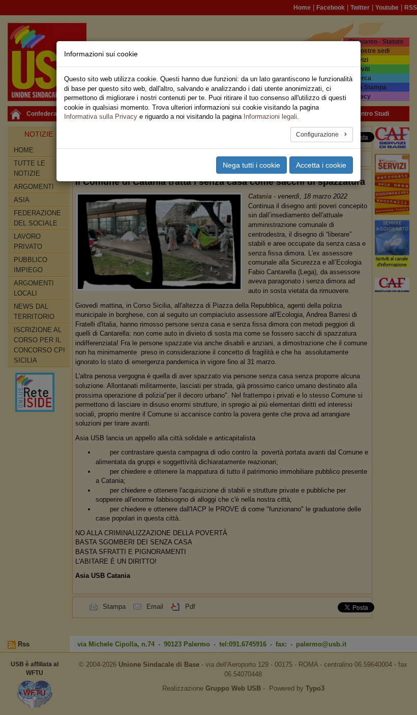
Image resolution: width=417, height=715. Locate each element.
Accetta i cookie (321, 165)
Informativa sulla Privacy (100, 116)
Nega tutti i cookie (251, 165)
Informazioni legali (270, 116)
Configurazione (318, 134)
